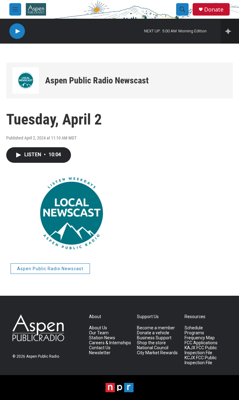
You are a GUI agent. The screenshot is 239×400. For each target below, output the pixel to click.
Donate (213, 9)
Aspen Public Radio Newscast (97, 80)
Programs (194, 333)
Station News (102, 338)
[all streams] (230, 31)
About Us (98, 328)
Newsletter (99, 353)
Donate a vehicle (153, 333)
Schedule (194, 328)
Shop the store (151, 343)
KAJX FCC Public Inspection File (201, 350)
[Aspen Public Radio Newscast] (25, 80)
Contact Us (99, 348)
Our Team (99, 333)
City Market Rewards (157, 353)
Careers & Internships (110, 343)
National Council (152, 348)
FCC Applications (201, 343)
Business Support (154, 338)
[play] (17, 31)
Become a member (156, 328)
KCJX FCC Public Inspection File (201, 360)
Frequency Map (200, 338)
